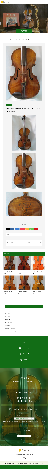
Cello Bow (7, 325)
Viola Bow (7, 319)
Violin (6, 313)
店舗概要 (26, 463)
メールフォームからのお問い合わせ (24, 418)
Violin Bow (7, 322)
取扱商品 (9, 463)
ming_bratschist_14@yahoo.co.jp (24, 415)
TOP (5, 463)
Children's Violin (9, 328)
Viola (9, 105)
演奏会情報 (20, 463)
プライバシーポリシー (39, 463)
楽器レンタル (14, 463)
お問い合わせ (31, 463)
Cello (6, 316)
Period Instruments (9, 331)
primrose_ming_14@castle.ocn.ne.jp (24, 413)
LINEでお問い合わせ (24, 436)
